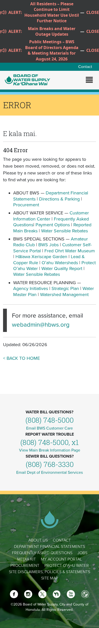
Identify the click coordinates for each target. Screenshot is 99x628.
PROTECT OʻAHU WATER (66, 565)
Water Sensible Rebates (64, 231)
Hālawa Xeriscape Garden (41, 256)
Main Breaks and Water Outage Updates (51, 31)
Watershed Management (64, 294)
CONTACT (62, 540)
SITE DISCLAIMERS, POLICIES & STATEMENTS (49, 571)
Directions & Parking (59, 199)
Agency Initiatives (30, 288)
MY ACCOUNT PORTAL (61, 559)
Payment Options (53, 225)
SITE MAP (49, 578)
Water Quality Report (61, 268)
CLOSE (92, 12)
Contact (85, 66)
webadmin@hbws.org (41, 324)
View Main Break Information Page (49, 450)
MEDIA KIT (26, 559)
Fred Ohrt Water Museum (69, 251)
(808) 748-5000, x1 (49, 442)
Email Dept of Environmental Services (49, 472)
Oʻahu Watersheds (60, 262)
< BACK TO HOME (21, 358)
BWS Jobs (48, 245)
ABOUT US (38, 540)
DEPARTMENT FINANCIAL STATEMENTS (49, 546)
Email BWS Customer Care (49, 428)
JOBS (82, 552)
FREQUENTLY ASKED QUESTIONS (42, 552)
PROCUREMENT (24, 565)
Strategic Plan (65, 288)
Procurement (26, 205)
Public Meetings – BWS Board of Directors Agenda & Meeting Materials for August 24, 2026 (51, 50)
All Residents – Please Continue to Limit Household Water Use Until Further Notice (51, 12)
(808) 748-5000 (49, 420)
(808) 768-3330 (50, 464)
